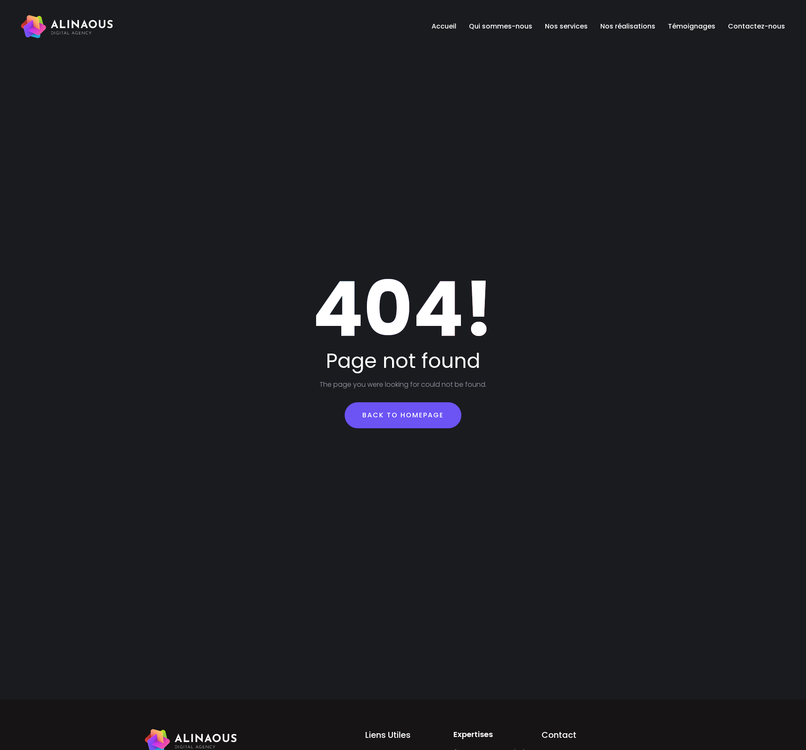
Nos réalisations (627, 26)
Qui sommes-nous (500, 26)
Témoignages (691, 26)
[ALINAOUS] (67, 26)
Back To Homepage (403, 415)
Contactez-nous (756, 26)
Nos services (566, 26)
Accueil (444, 26)
